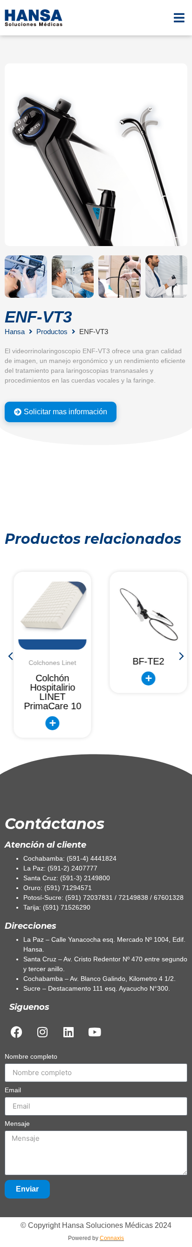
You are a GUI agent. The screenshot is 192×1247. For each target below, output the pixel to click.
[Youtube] (94, 1032)
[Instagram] (42, 1032)
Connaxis (112, 1238)
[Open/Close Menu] (179, 17)
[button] (11, 655)
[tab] (61, 412)
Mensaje (17, 1123)
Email (13, 1090)
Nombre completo (31, 1056)
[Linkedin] (68, 1032)
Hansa (15, 332)
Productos (52, 332)
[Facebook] (16, 1032)
